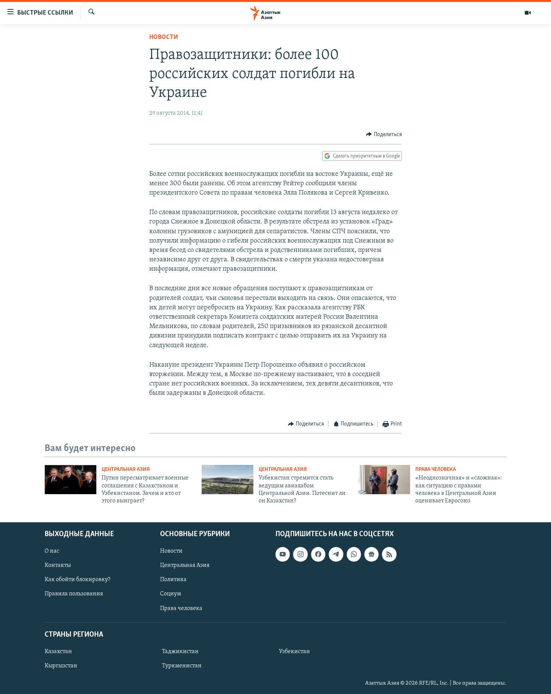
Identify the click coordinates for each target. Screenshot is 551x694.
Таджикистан (180, 652)
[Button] (384, 134)
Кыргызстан (61, 666)
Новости (163, 37)
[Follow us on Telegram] (336, 554)
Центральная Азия (126, 469)
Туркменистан (182, 666)
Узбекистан (294, 652)
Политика (173, 580)
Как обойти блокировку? (77, 580)
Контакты (58, 565)
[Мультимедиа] (528, 12)
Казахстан (58, 652)
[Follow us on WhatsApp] (354, 554)
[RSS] (389, 554)
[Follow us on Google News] (371, 554)
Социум (170, 594)
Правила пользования (74, 594)
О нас (52, 551)
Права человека (435, 469)
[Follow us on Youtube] (283, 554)
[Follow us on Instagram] (300, 554)
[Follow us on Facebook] (318, 554)
